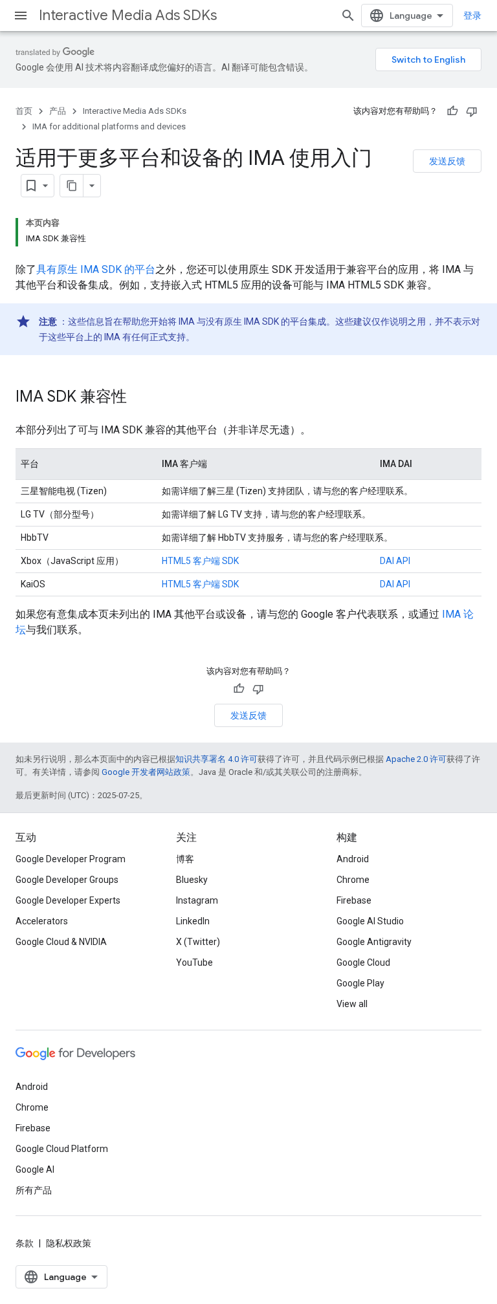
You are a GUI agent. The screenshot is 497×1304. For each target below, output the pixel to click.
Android (353, 859)
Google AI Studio (370, 921)
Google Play (360, 983)
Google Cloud (363, 962)
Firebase (354, 900)
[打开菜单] (21, 15)
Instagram (197, 900)
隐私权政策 (68, 1243)
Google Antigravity (374, 942)
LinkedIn (193, 921)
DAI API (395, 561)
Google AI (35, 1169)
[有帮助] (452, 111)
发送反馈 (447, 161)
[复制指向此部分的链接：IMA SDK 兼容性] (140, 398)
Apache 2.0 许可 (416, 759)
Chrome (353, 880)
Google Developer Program (71, 859)
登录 (472, 15)
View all (352, 1004)
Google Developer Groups (67, 880)
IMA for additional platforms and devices (109, 126)
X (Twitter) (198, 942)
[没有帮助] (471, 111)
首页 (24, 111)
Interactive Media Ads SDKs (128, 15)
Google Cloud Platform (62, 1149)
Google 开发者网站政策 (146, 772)
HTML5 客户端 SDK (200, 561)
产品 (57, 111)
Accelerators (42, 921)
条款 (25, 1243)
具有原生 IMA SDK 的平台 (95, 269)
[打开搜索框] (348, 15)
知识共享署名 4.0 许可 (216, 759)
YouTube (194, 962)
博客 (185, 859)
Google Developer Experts (68, 900)
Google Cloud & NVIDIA (61, 942)
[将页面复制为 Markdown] (71, 186)
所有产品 (34, 1190)
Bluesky (192, 880)
